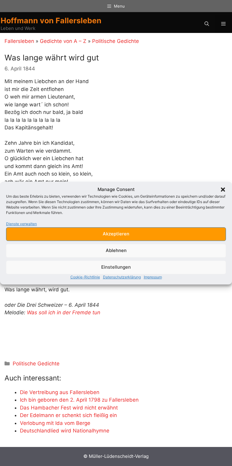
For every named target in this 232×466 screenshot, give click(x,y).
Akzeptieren (116, 234)
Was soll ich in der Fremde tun (63, 312)
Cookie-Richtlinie (85, 277)
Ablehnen (116, 250)
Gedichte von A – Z (63, 41)
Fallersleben (19, 41)
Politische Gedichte (115, 41)
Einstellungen (116, 267)
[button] (223, 190)
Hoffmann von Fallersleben (51, 20)
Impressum (153, 277)
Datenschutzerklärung (122, 277)
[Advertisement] (75, 337)
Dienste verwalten (21, 224)
